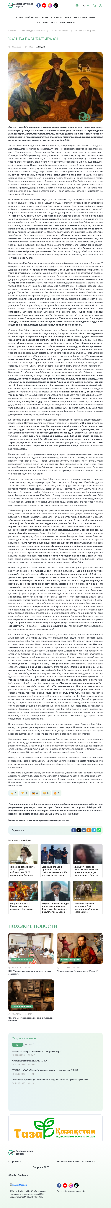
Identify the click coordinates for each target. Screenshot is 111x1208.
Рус (85, 5)
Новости (47, 17)
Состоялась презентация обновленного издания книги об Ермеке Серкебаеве (50, 1079)
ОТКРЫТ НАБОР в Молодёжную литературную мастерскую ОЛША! (45, 1070)
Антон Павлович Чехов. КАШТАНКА (29, 1061)
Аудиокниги (80, 17)
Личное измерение (59, 31)
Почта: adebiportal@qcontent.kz (71, 1191)
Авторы (58, 17)
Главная (12, 31)
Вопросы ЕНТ (41, 1167)
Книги (68, 17)
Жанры (93, 17)
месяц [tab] (28, 1045)
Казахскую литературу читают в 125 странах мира (36, 1051)
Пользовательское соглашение (76, 1161)
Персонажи (42, 22)
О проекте (14, 1161)
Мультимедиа (67, 22)
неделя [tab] (17, 1045)
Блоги (54, 22)
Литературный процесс (27, 17)
